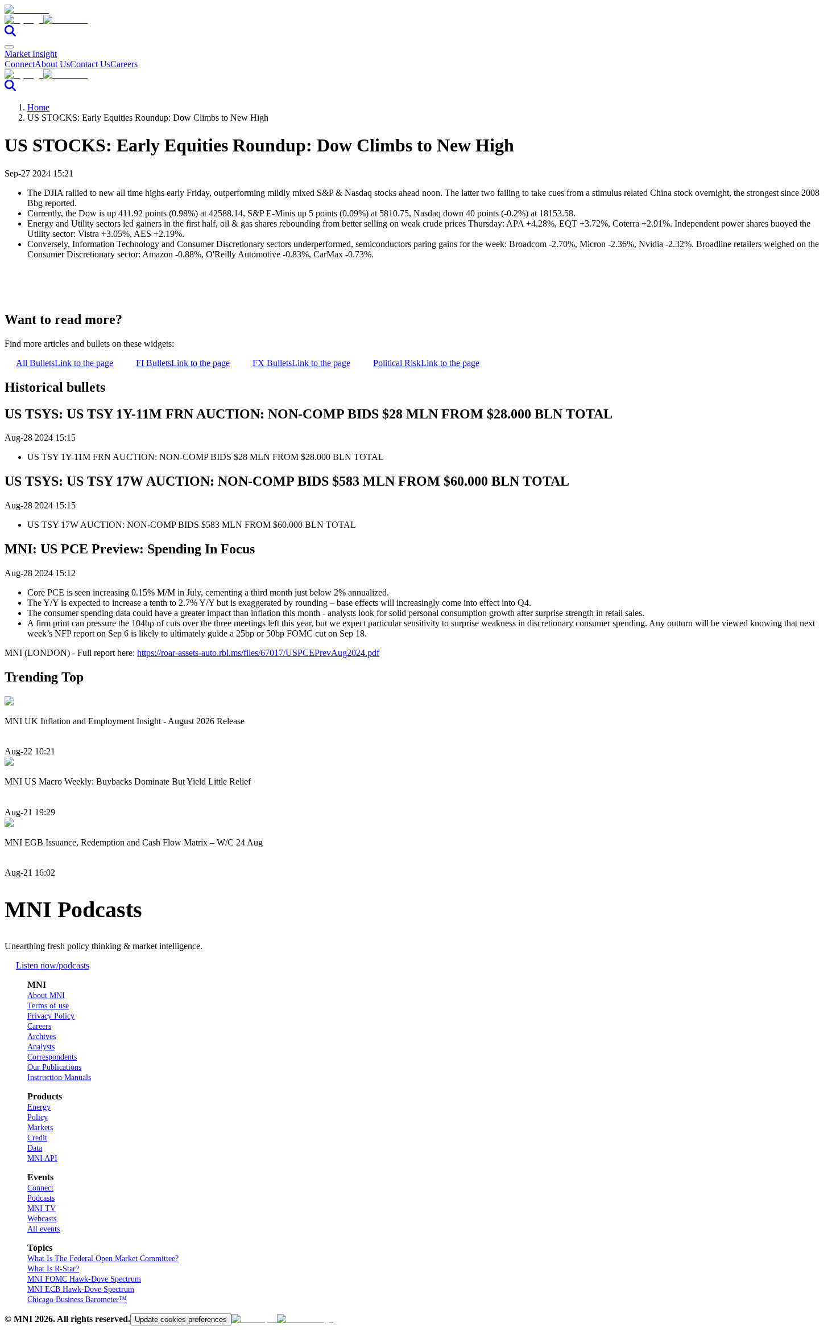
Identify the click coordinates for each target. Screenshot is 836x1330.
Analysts (41, 1046)
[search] (10, 33)
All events (43, 1229)
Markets (40, 1127)
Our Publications (54, 1067)
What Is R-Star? (53, 1269)
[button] (418, 20)
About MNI (46, 995)
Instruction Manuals (59, 1077)
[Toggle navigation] (9, 46)
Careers (124, 64)
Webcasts (41, 1218)
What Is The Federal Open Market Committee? (103, 1258)
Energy (39, 1107)
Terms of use (48, 1005)
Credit (37, 1138)
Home (38, 107)
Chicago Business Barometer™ (77, 1299)
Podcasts (41, 1198)
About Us (52, 64)
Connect (20, 64)
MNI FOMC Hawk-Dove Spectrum (84, 1279)
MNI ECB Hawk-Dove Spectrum (80, 1289)
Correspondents (52, 1057)
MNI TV (41, 1208)
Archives (41, 1036)
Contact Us (90, 64)
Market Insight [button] (31, 54)
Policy (37, 1117)
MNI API (42, 1158)
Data (34, 1148)
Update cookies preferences (181, 1319)
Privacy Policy (51, 1016)
